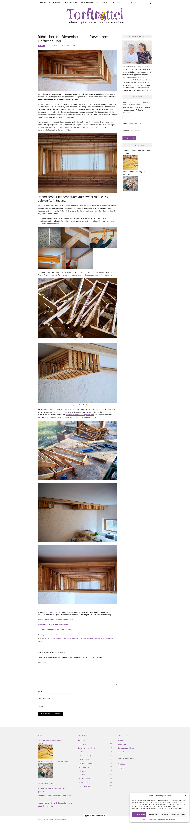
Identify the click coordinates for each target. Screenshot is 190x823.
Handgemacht (84, 786)
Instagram (121, 768)
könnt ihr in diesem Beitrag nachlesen (80, 415)
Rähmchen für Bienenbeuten (105, 638)
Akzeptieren (139, 814)
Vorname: (126, 131)
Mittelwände (73, 638)
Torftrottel (52, 46)
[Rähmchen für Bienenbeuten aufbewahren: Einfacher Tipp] (77, 70)
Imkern (65, 638)
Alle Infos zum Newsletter (134, 117)
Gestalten (83, 775)
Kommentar (43, 662)
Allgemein (81, 740)
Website (41, 706)
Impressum (172, 819)
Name (41, 691)
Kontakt (120, 740)
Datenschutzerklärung (161, 819)
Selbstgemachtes (71, 3)
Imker (81, 638)
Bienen (59, 638)
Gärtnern (82, 771)
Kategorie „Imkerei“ (53, 612)
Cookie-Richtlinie (148, 819)
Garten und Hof (55, 3)
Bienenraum (42, 641)
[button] (186, 796)
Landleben (105, 3)
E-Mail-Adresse (44, 699)
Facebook (121, 764)
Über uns (116, 3)
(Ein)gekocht (83, 782)
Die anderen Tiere (86, 763)
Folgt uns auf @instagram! (96, 816)
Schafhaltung (84, 759)
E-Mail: (125, 123)
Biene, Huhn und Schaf (89, 3)
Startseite (42, 3)
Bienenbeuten (89, 638)
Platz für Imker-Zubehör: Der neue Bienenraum (56, 620)
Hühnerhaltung (85, 756)
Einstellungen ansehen (173, 814)
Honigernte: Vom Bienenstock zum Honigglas (55, 629)
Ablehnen (153, 814)
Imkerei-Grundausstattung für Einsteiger (53, 624)
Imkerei (41, 46)
